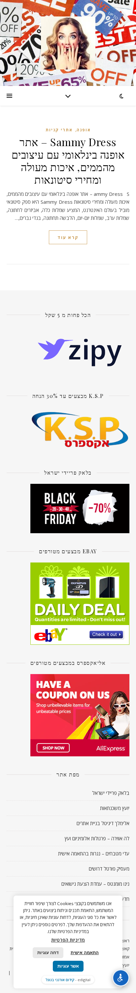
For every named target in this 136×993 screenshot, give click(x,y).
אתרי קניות (59, 130)
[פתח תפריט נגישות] (120, 977)
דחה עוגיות (48, 952)
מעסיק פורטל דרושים (109, 868)
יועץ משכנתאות (114, 808)
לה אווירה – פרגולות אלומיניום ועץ (97, 838)
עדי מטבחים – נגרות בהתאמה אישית (93, 853)
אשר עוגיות (68, 966)
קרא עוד (68, 237)
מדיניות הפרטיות (68, 940)
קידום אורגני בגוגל (60, 979)
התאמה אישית (85, 952)
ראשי (124, 941)
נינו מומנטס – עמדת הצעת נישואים (95, 883)
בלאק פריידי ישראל (110, 793)
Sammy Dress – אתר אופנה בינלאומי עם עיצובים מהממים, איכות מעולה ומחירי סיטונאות (68, 160)
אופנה (84, 130)
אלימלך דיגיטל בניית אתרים (103, 823)
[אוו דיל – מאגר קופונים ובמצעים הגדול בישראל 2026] (68, 42)
